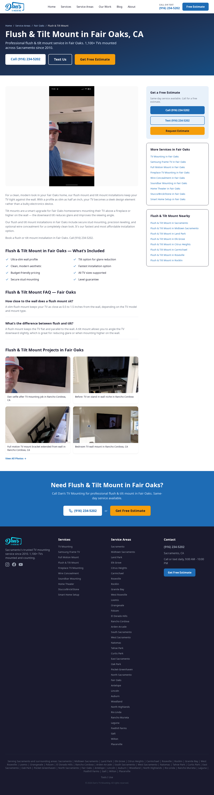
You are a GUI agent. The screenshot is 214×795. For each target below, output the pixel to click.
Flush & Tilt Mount (68, 562)
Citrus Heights (119, 568)
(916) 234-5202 (169, 7)
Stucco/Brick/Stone (68, 589)
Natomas (116, 642)
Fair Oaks (39, 25)
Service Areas (85, 7)
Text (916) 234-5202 (177, 120)
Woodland (116, 701)
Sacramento (117, 546)
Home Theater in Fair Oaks (165, 188)
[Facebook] (14, 564)
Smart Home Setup (68, 594)
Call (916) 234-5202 (25, 59)
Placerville (116, 744)
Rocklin (115, 584)
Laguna (115, 722)
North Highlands (120, 706)
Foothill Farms (119, 728)
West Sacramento (121, 637)
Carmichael (117, 573)
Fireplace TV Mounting (70, 568)
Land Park (116, 557)
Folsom (115, 610)
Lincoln (115, 690)
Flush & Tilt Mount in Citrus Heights (170, 244)
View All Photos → (15, 458)
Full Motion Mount (68, 557)
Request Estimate (177, 131)
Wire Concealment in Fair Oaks (167, 177)
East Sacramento (120, 658)
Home (52, 7)
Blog (119, 7)
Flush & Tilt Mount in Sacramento (169, 222)
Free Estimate (195, 7)
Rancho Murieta (120, 717)
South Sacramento (121, 632)
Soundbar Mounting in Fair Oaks (168, 183)
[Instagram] (7, 564)
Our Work (105, 7)
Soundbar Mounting (69, 578)
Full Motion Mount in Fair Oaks (167, 167)
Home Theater (66, 584)
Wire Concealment (68, 573)
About (131, 7)
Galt (113, 733)
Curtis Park (117, 653)
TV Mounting (65, 546)
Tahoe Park (117, 648)
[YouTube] (21, 564)
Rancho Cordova (120, 621)
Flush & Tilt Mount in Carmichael (168, 249)
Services (66, 7)
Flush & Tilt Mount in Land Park (168, 233)
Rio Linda (116, 712)
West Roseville (119, 594)
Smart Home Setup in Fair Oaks (167, 199)
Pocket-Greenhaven (122, 669)
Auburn (115, 696)
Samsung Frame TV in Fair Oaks (168, 161)
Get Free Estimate (95, 59)
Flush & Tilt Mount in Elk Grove (167, 239)
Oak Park (116, 664)
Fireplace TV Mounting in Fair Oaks (170, 172)
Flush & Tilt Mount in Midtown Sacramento (174, 228)
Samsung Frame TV (69, 551)
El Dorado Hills (119, 616)
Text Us (60, 59)
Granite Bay (117, 589)
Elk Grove (116, 562)
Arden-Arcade (119, 626)
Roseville (116, 578)
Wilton (114, 738)
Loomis (115, 600)
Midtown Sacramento (123, 551)
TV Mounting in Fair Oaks (164, 156)
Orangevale (117, 605)
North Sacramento (121, 674)
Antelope (116, 685)
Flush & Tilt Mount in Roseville (167, 255)
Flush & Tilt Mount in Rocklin (166, 260)
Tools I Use (107, 777)
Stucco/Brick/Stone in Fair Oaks (167, 193)
